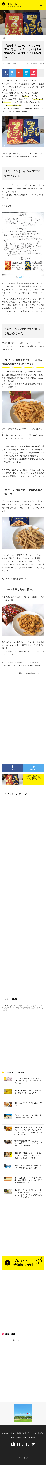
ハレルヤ (5, 1433)
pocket (33, 75)
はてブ (26, 75)
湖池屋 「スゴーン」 (24, 277)
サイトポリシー (32, 1433)
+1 (19, 75)
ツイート (12, 75)
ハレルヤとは (14, 1433)
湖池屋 (14, 999)
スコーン (6, 999)
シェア (5, 75)
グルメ (5, 38)
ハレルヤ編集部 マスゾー (35, 63)
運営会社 (23, 1433)
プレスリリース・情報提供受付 (25, 1437)
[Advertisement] (23, 697)
